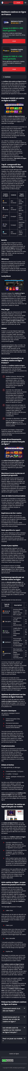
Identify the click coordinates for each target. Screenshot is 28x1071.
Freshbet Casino (17, 49)
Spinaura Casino (17, 21)
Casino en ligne (14, 1054)
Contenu (7, 77)
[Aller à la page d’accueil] (7, 2)
